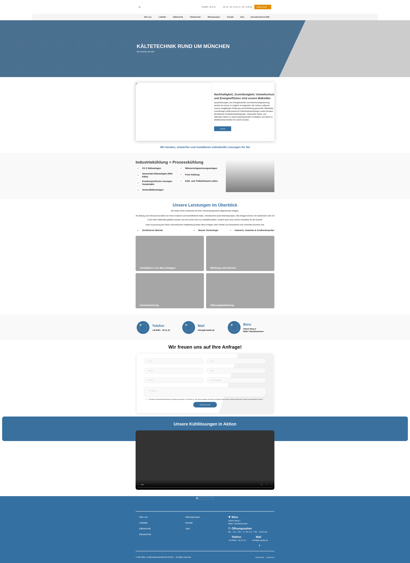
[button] (205, 460)
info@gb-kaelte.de (206, 330)
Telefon (158, 326)
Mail (201, 326)
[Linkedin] (265, 545)
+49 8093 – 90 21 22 (208, 7)
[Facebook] (253, 545)
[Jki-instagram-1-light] (259, 545)
